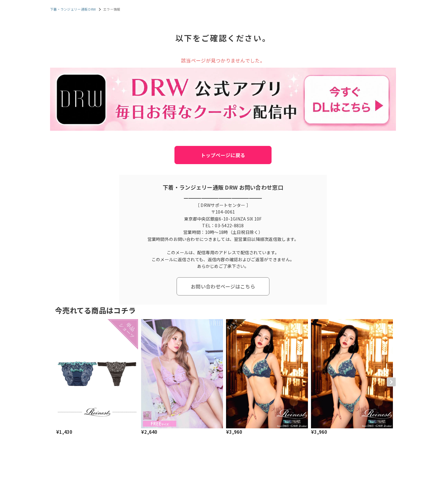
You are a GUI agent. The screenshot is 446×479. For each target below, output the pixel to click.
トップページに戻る (223, 155)
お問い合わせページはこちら (223, 286)
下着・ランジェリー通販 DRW (73, 9)
